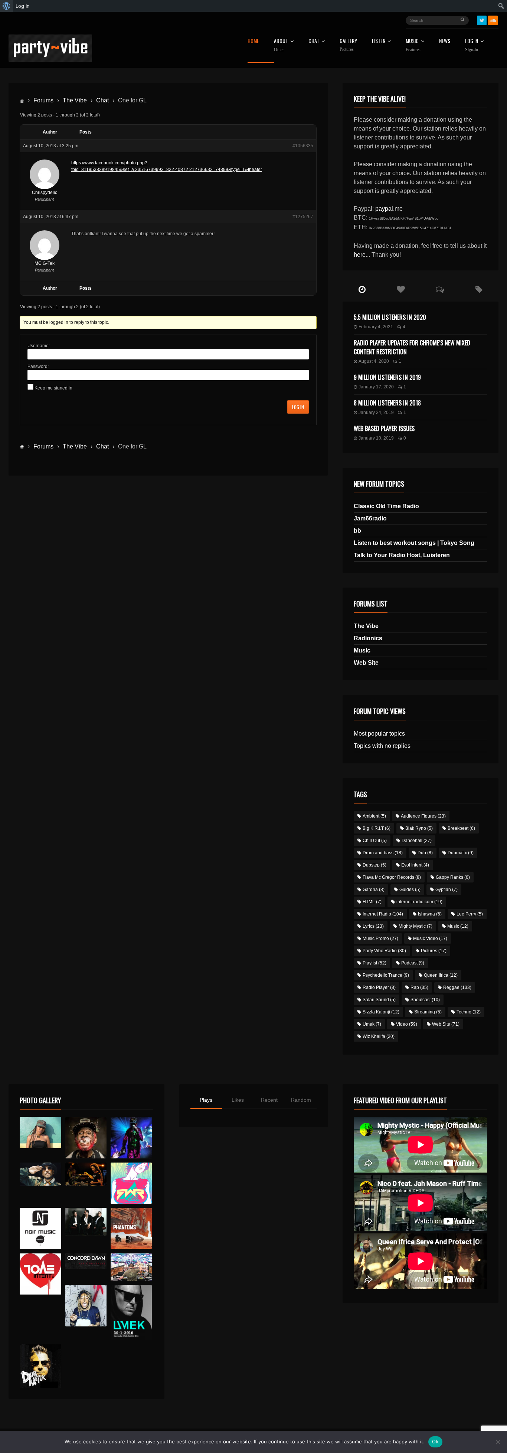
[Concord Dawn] (86, 1261)
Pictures (434, 950)
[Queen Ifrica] (40, 1132)
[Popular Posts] (401, 289)
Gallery (348, 45)
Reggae (457, 987)
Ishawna (430, 914)
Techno (469, 1012)
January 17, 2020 (376, 386)
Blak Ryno (419, 828)
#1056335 (302, 145)
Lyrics (373, 926)
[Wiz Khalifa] (86, 1305)
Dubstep (374, 865)
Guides (410, 889)
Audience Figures (423, 816)
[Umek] (131, 1312)
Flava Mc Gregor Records (392, 877)
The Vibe (75, 100)
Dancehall (417, 840)
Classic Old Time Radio (386, 506)
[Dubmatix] (40, 1366)
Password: (38, 366)
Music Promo (380, 938)
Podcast (412, 963)
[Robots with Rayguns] (131, 1183)
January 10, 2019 (376, 438)
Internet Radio (383, 914)
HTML (372, 901)
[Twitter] (482, 20)
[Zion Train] (86, 1174)
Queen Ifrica (441, 975)
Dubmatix (461, 852)
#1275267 (302, 216)
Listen (378, 41)
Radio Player (379, 987)
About (281, 45)
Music (362, 650)
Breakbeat (461, 828)
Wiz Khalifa (379, 1036)
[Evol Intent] (40, 1274)
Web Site (366, 663)
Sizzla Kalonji (381, 1012)
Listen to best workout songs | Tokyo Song (414, 543)
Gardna (374, 889)
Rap (419, 987)
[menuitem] (6, 6)
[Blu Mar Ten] (86, 1222)
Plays (206, 1100)
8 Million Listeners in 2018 (387, 402)
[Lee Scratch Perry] (86, 1137)
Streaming (428, 1012)
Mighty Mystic (415, 926)
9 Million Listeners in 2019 (387, 377)
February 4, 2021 (376, 326)
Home (253, 41)
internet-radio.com (419, 901)
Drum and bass (383, 852)
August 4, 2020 (374, 361)
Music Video (430, 938)
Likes (238, 1100)
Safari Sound (379, 999)
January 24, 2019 (376, 412)
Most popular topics (379, 733)
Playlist (374, 963)
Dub (425, 852)
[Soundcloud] (493, 20)
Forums (43, 100)
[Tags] (478, 289)
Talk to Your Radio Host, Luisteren (402, 555)
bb (357, 530)
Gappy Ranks (453, 877)
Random (301, 1100)
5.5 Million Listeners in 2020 (390, 317)
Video (406, 1024)
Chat (313, 41)
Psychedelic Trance (386, 975)
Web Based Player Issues (384, 428)
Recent (269, 1100)
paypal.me (389, 209)
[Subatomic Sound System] (131, 1137)
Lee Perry (470, 914)
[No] (497, 1442)
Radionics (368, 638)
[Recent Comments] (440, 289)
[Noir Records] (40, 1228)
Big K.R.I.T (376, 828)
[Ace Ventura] (131, 1267)
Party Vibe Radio (384, 950)
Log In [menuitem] (23, 6)
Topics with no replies (382, 746)
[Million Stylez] (40, 1174)
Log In (471, 45)
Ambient (374, 816)
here (360, 255)
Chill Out (375, 840)
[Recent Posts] (362, 289)
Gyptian (446, 889)
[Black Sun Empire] (131, 1228)
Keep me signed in (53, 388)
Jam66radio (370, 518)
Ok (435, 1441)
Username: (38, 345)
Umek (372, 1024)
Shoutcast (425, 999)
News (444, 41)
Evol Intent (415, 865)
